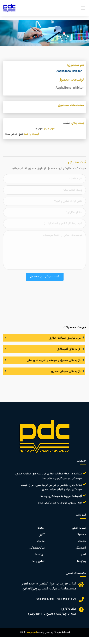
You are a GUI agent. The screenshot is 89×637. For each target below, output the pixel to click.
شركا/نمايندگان (36, 548)
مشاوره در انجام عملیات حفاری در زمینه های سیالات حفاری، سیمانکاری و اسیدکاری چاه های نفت (48, 476)
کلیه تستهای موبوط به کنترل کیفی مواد (60, 503)
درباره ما (39, 554)
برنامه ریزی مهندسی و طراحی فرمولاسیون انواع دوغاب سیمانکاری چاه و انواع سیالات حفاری (51, 487)
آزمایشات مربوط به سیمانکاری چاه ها (61, 496)
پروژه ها (81, 561)
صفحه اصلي (79, 528)
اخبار (83, 554)
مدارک (40, 541)
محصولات (80, 534)
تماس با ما (38, 561)
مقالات (40, 528)
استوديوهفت (31, 632)
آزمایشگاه (81, 548)
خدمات (82, 541)
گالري (41, 534)
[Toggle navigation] (82, 8)
